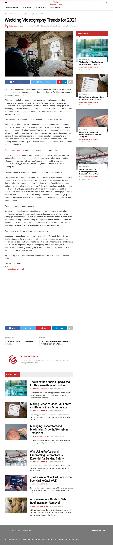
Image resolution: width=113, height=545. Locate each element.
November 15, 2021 (33, 26)
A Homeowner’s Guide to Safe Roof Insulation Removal (48, 501)
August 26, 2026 (56, 436)
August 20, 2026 (56, 484)
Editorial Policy (15, 531)
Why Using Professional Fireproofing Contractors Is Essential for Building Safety (47, 455)
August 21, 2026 (56, 462)
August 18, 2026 (56, 506)
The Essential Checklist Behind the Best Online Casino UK (51, 478)
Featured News (12, 8)
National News (41, 8)
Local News (26, 8)
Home (6, 14)
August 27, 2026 (56, 411)
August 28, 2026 (56, 389)
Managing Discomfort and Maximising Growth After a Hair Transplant (49, 429)
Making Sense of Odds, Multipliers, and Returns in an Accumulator (51, 405)
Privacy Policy (26, 531)
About (6, 531)
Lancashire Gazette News (40, 389)
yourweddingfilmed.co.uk (14, 269)
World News (55, 8)
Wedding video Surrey (13, 150)
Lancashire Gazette (17, 26)
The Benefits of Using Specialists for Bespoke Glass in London (50, 383)
